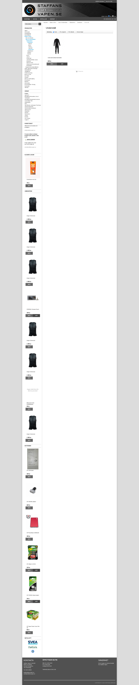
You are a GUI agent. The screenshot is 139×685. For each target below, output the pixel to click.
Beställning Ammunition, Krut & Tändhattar (31, 97)
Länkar (26, 115)
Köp (36, 315)
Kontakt (52, 19)
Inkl (111, 16)
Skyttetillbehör (28, 69)
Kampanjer (27, 86)
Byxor (29, 45)
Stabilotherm (30, 51)
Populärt (26, 77)
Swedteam (30, 42)
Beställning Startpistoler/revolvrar (32, 99)
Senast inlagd (80, 31)
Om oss (35, 19)
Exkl (115, 16)
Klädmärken (29, 40)
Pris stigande (63, 31)
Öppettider (27, 111)
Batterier (26, 81)
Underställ (30, 49)
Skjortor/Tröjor (29, 62)
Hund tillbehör (28, 35)
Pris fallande (71, 31)
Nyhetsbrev (27, 114)
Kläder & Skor (28, 36)
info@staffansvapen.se (30, 130)
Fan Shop (27, 75)
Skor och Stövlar (29, 37)
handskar (28, 61)
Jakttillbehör (27, 71)
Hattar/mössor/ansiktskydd (32, 64)
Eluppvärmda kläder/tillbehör (32, 67)
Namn (55, 31)
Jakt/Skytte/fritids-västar (32, 59)
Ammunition (27, 32)
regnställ (30, 48)
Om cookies (27, 118)
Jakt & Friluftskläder (31, 39)
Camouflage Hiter (29, 100)
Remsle (29, 53)
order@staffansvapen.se (30, 147)
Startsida (27, 19)
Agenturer (27, 95)
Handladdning (28, 33)
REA (26, 103)
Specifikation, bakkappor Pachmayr (33, 105)
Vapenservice (28, 109)
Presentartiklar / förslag (30, 84)
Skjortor (30, 43)
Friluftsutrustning (28, 72)
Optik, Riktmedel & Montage (31, 68)
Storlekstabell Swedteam (30, 108)
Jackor (30, 46)
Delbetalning (27, 102)
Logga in (27, 119)
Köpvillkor (43, 19)
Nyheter (26, 112)
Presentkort (27, 80)
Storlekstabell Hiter (29, 106)
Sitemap (26, 87)
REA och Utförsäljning (30, 78)
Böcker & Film (28, 74)
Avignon (29, 52)
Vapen (26, 30)
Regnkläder (29, 65)
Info (29, 185)
